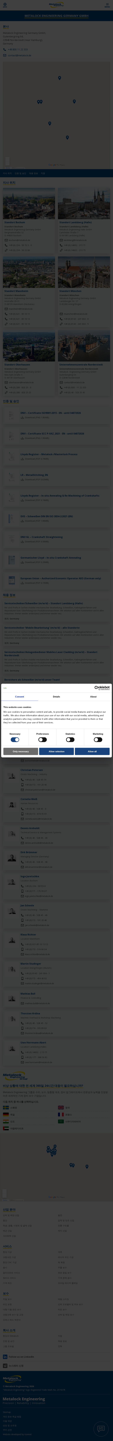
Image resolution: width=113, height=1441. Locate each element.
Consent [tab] (19, 696)
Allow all (92, 751)
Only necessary (21, 751)
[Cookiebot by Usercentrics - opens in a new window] (97, 688)
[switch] (42, 739)
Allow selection (56, 751)
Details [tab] (56, 696)
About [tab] (93, 696)
